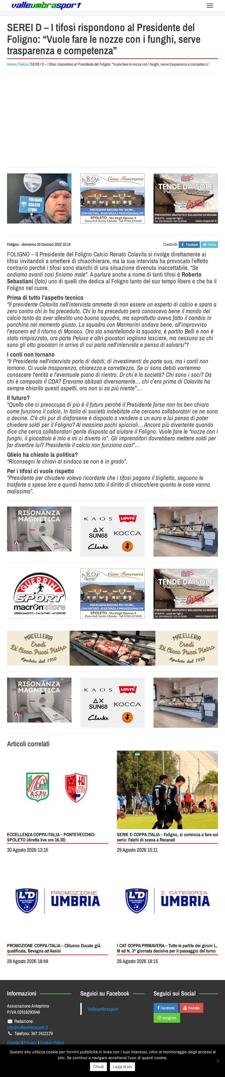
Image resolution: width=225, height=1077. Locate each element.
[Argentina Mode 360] (112, 532)
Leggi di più (122, 1066)
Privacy (30, 1042)
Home (11, 64)
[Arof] (112, 198)
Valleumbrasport (103, 1009)
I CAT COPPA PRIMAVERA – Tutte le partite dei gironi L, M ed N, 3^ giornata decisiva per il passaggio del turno (167, 948)
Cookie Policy (52, 1042)
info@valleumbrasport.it (27, 1027)
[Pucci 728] (112, 648)
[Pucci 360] (186, 532)
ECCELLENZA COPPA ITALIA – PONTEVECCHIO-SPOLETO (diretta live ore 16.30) (51, 837)
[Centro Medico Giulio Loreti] (39, 529)
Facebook (167, 1007)
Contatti (14, 1042)
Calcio (23, 64)
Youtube (193, 1007)
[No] (218, 1061)
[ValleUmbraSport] (46, 5)
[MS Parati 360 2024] (186, 198)
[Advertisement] (112, 120)
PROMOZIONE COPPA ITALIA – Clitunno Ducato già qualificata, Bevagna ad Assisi (53, 948)
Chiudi (98, 1066)
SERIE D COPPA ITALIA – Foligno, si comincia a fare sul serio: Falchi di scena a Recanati (167, 837)
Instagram (168, 1017)
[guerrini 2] (39, 594)
